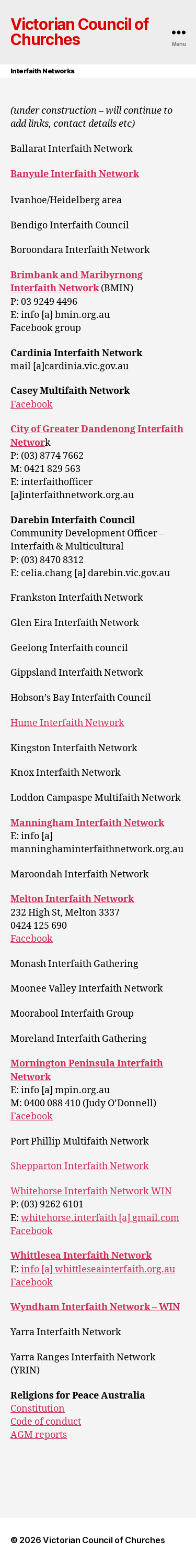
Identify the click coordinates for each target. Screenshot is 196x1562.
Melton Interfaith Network (72, 899)
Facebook (31, 405)
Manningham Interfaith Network (87, 823)
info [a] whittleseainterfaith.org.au (98, 1269)
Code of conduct (45, 1422)
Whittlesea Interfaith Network (81, 1256)
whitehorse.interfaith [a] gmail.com (100, 1218)
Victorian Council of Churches (79, 32)
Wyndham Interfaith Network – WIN (95, 1307)
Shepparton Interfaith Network (79, 1166)
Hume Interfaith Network (67, 723)
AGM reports (38, 1435)
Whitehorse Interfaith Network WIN (91, 1191)
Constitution (37, 1409)
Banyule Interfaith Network (74, 174)
